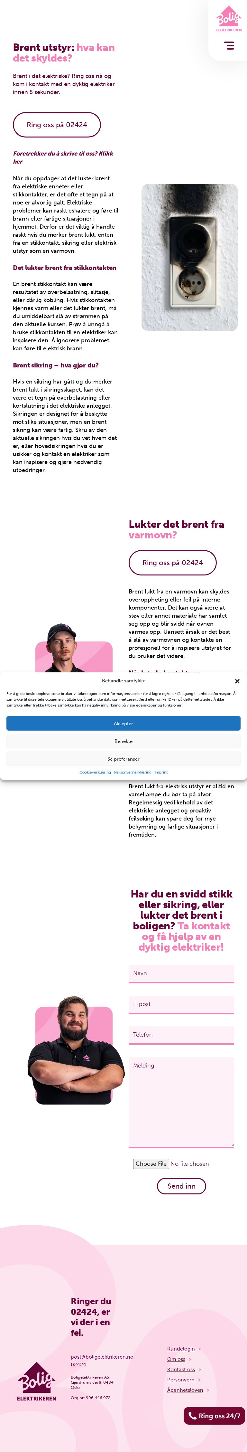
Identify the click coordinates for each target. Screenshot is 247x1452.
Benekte (123, 741)
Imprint (161, 772)
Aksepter (123, 723)
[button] (237, 681)
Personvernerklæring (132, 772)
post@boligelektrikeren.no (94, 1357)
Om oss (176, 1359)
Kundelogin (181, 1349)
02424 (84, 1312)
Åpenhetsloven (185, 1390)
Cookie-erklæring (95, 772)
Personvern (181, 1380)
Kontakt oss (181, 1369)
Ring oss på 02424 (57, 124)
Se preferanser (123, 759)
